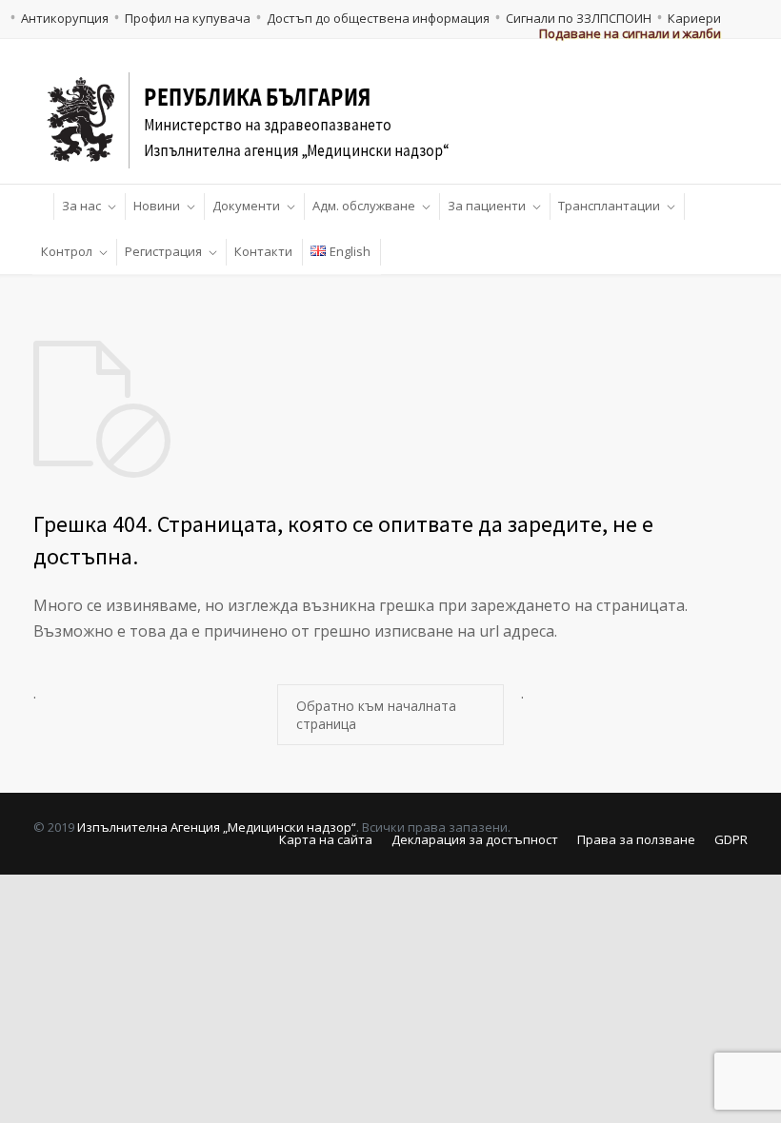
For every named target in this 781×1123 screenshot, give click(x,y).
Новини (156, 205)
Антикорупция (65, 18)
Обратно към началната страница (376, 715)
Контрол (66, 251)
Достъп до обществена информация (378, 18)
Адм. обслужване (363, 205)
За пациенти (487, 205)
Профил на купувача (187, 18)
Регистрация (163, 251)
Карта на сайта (325, 839)
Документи (246, 205)
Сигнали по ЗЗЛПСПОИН (578, 18)
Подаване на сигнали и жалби (630, 33)
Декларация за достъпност (474, 839)
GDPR (731, 839)
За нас (81, 205)
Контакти (263, 251)
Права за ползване (636, 839)
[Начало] (43, 206)
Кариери (694, 18)
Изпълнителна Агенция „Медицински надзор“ (216, 827)
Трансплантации (609, 205)
